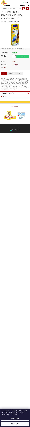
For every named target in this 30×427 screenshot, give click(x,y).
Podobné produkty (8, 93)
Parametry (11, 73)
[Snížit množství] (15, 57)
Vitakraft (14, 61)
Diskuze (20, 73)
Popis (4, 73)
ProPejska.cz (15, 106)
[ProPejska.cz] (4, 2)
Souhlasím (15, 424)
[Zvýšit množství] (15, 55)
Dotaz (4, 67)
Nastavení (15, 419)
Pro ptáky (15, 64)
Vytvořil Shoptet (16, 130)
